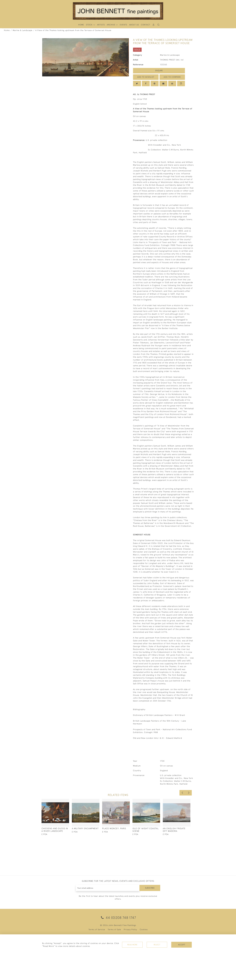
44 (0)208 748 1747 (120, 918)
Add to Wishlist (145, 77)
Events (123, 25)
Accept (181, 945)
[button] (158, 24)
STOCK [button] (89, 25)
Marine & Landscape (22, 30)
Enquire (159, 70)
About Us (134, 25)
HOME (81, 25)
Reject (157, 945)
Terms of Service (96, 929)
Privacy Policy (130, 929)
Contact (145, 25)
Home (7, 30)
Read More (132, 945)
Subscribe (150, 888)
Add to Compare (172, 77)
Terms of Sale (114, 929)
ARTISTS (101, 25)
